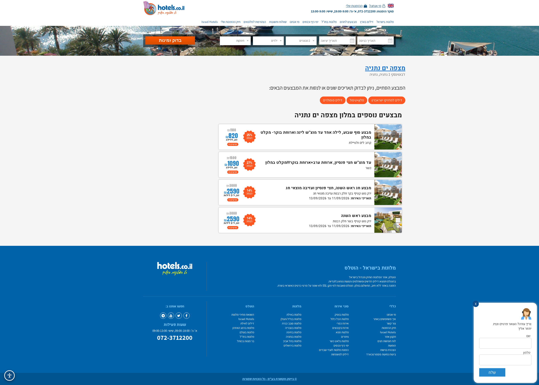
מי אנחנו (294, 22)
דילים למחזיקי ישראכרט (386, 100)
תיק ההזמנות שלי (230, 22)
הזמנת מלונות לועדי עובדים (334, 350)
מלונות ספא (342, 332)
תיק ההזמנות (389, 328)
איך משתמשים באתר (384, 319)
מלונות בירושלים (292, 345)
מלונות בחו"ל (329, 22)
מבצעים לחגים (348, 22)
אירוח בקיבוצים (340, 328)
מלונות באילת (294, 314)
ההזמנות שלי (354, 6)
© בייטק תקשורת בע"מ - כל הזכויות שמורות (269, 379)
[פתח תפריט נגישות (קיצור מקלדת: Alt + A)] (9, 375)
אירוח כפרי (343, 323)
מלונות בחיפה (293, 332)
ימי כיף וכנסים (310, 22)
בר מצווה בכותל (245, 341)
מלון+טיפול (357, 100)
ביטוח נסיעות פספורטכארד (381, 354)
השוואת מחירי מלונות (242, 314)
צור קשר (391, 323)
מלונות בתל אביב (292, 341)
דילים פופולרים (332, 100)
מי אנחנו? (375, 6)
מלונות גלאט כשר (339, 341)
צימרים (345, 337)
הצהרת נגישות (388, 350)
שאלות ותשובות (278, 22)
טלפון (526, 353)
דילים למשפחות (340, 354)
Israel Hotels (209, 22)
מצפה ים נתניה (385, 68)
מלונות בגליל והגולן (291, 319)
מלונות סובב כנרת (291, 323)
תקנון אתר (390, 337)
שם (528, 336)
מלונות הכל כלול (340, 319)
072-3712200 (174, 338)
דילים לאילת (247, 323)
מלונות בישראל (385, 22)
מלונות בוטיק (342, 314)
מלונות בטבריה (293, 328)
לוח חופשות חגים (387, 341)
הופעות (392, 345)
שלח (492, 372)
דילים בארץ (366, 22)
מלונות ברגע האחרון (243, 328)
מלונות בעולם (247, 332)
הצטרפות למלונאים (255, 22)
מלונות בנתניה (293, 337)
